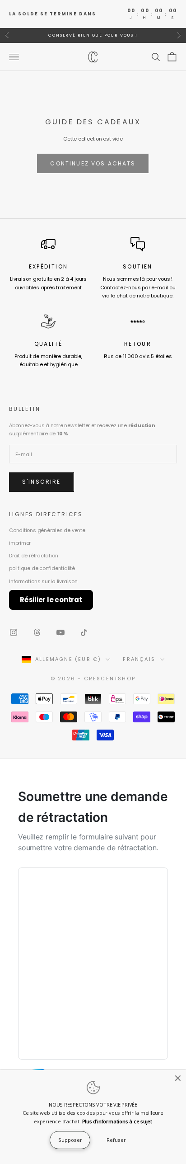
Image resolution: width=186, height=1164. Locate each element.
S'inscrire (41, 481)
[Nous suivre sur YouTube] (60, 632)
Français (139, 659)
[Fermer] (177, 1078)
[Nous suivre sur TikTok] (83, 632)
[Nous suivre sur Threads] (37, 632)
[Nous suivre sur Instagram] (13, 632)
